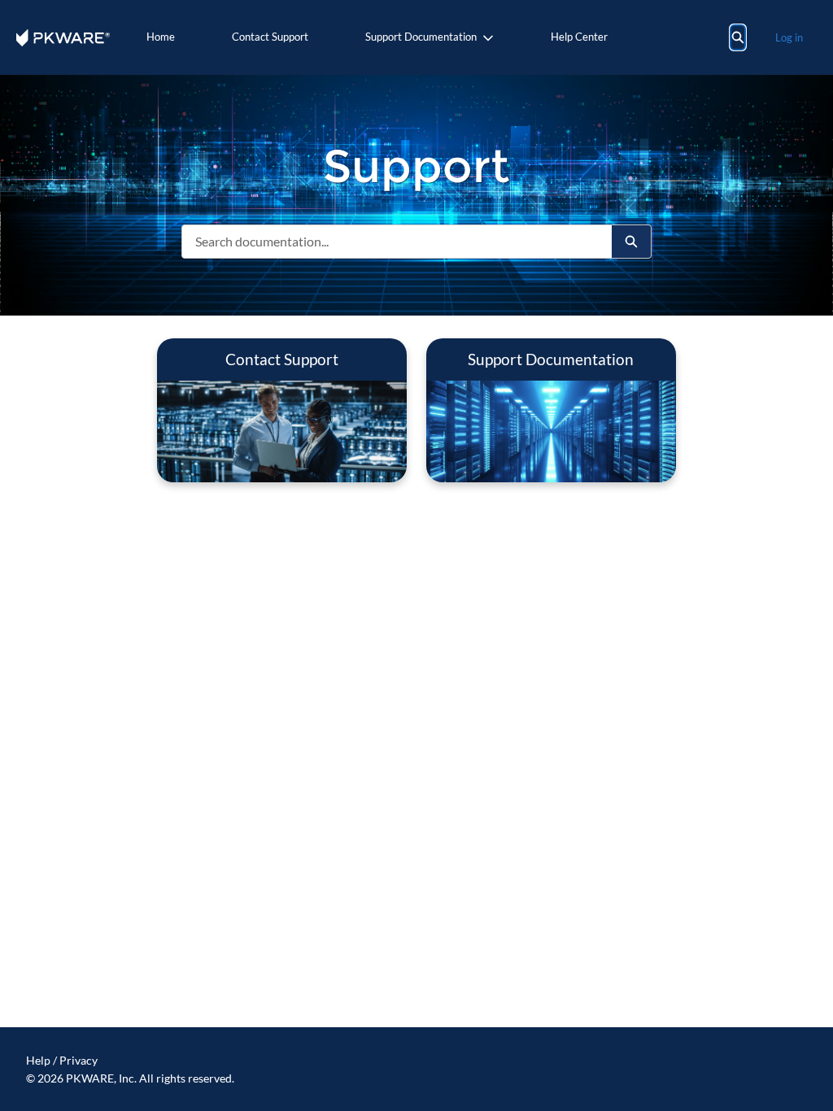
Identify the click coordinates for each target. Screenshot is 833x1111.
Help (38, 1060)
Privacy (78, 1060)
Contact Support (270, 36)
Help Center (579, 36)
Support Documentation (421, 36)
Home (160, 36)
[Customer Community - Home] (63, 37)
